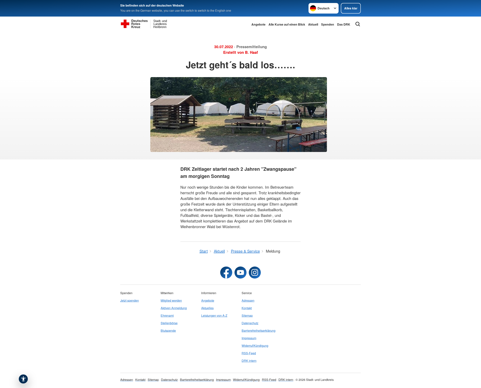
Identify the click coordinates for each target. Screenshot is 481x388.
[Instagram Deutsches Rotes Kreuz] (255, 273)
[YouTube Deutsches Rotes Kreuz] (240, 273)
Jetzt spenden (129, 300)
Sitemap (247, 315)
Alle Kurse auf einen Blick (286, 24)
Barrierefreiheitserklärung (258, 330)
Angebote (258, 24)
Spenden (327, 24)
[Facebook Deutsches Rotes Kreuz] (226, 273)
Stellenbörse (169, 323)
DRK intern (249, 360)
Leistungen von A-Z (214, 315)
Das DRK (343, 24)
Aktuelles (207, 308)
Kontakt (247, 308)
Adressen (248, 300)
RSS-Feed (249, 353)
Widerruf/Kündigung (255, 345)
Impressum (249, 338)
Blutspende (168, 330)
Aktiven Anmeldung (174, 308)
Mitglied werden (171, 300)
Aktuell (313, 24)
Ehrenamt (167, 315)
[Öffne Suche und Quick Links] (358, 24)
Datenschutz (250, 323)
